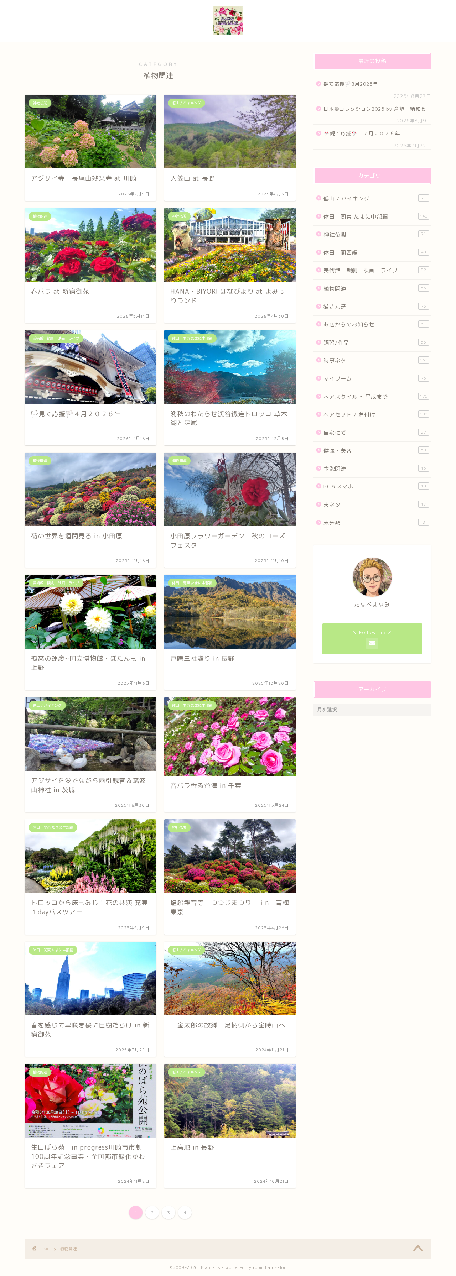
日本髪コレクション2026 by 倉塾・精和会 (376, 108)
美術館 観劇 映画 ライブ (374, 270)
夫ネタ (374, 504)
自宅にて (374, 432)
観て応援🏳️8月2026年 (350, 83)
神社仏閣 (374, 234)
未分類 (374, 523)
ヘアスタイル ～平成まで (375, 397)
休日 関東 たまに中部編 (375, 216)
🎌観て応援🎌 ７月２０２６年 (361, 133)
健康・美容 (374, 450)
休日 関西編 (374, 252)
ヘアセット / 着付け (375, 414)
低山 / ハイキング (374, 198)
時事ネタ (375, 360)
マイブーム (374, 378)
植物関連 (374, 288)
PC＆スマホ (374, 486)
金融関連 (374, 468)
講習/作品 (374, 342)
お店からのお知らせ (374, 324)
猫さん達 (374, 306)
